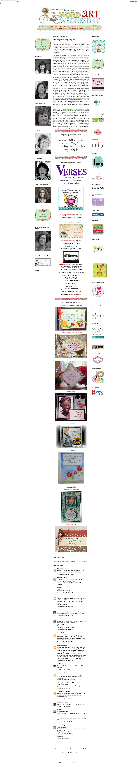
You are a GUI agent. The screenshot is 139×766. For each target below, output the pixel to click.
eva (58, 709)
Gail (58, 596)
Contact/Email (71, 33)
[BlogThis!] (82, 561)
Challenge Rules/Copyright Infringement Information (53, 33)
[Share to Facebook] (85, 561)
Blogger (77, 763)
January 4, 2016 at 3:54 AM (64, 706)
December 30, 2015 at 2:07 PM (65, 629)
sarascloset (60, 645)
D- (57, 619)
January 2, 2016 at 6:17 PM (64, 669)
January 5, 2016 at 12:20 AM (64, 722)
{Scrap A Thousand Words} (69, 683)
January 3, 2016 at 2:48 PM (64, 688)
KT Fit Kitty (60, 610)
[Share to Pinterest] (86, 561)
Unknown (60, 673)
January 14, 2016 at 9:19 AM (64, 738)
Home (37, 33)
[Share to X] (83, 561)
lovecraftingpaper (62, 725)
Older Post (85, 749)
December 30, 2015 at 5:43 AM (65, 606)
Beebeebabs (60, 702)
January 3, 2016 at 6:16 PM (64, 699)
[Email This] (80, 561)
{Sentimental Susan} (63, 684)
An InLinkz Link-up (58, 557)
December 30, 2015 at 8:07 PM (65, 660)
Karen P (59, 633)
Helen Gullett (61, 577)
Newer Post (58, 749)
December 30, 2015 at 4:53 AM (65, 593)
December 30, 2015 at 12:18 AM (65, 574)
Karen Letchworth (64, 561)
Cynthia (59, 663)
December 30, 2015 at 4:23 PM (65, 642)
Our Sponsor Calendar (82, 33)
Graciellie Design (62, 691)
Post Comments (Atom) (74, 753)
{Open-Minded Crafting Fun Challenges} (68, 686)
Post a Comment (60, 742)
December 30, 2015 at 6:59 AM (65, 615)
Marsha (59, 568)
